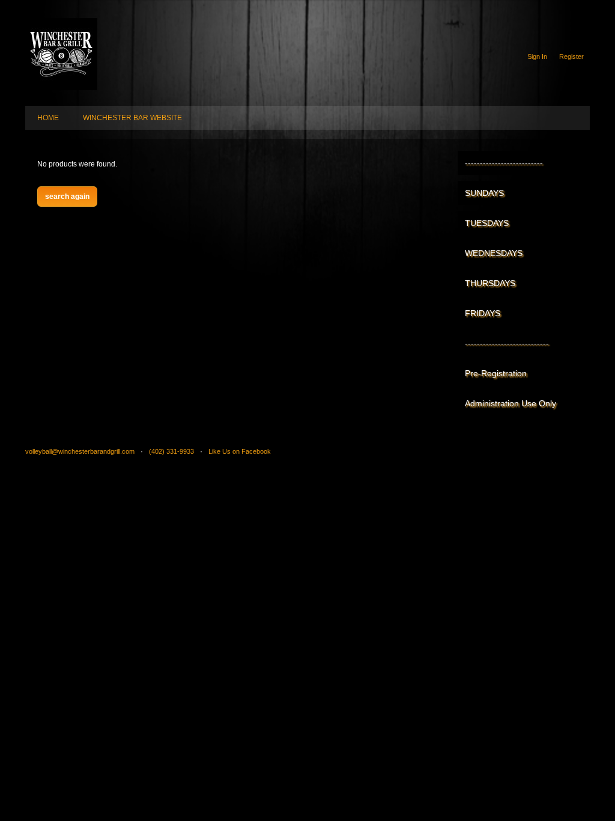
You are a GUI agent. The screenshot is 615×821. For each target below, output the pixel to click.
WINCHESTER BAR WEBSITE (132, 118)
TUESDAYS (487, 223)
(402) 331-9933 (171, 451)
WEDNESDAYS (494, 253)
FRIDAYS (482, 313)
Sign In (537, 56)
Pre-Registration (496, 373)
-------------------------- (504, 163)
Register (571, 56)
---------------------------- (507, 343)
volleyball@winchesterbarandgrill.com (80, 451)
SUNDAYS (484, 193)
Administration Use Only (510, 403)
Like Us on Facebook (239, 451)
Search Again (67, 196)
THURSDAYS (490, 283)
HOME (48, 118)
